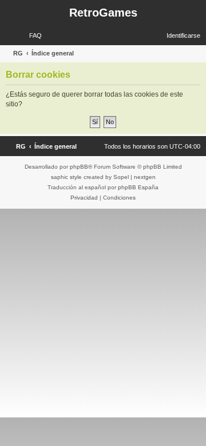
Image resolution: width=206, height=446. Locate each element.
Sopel (121, 177)
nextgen (145, 177)
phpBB (79, 167)
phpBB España (138, 187)
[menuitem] (30, 35)
